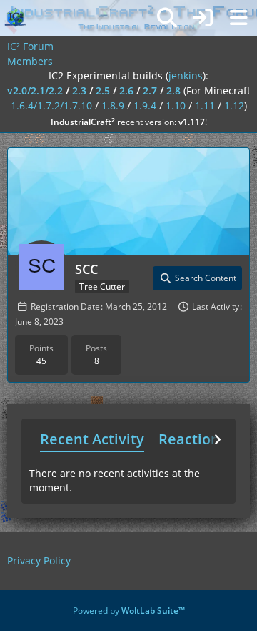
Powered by (129, 611)
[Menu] (238, 18)
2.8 (173, 90)
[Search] (167, 18)
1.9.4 (144, 105)
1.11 (205, 105)
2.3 (79, 90)
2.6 (126, 90)
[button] (197, 278)
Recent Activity (92, 439)
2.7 (150, 90)
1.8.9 (112, 105)
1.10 (176, 105)
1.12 (234, 105)
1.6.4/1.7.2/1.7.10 (51, 105)
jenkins (185, 75)
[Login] (202, 18)
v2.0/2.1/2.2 (35, 90)
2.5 (103, 90)
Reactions (192, 439)
